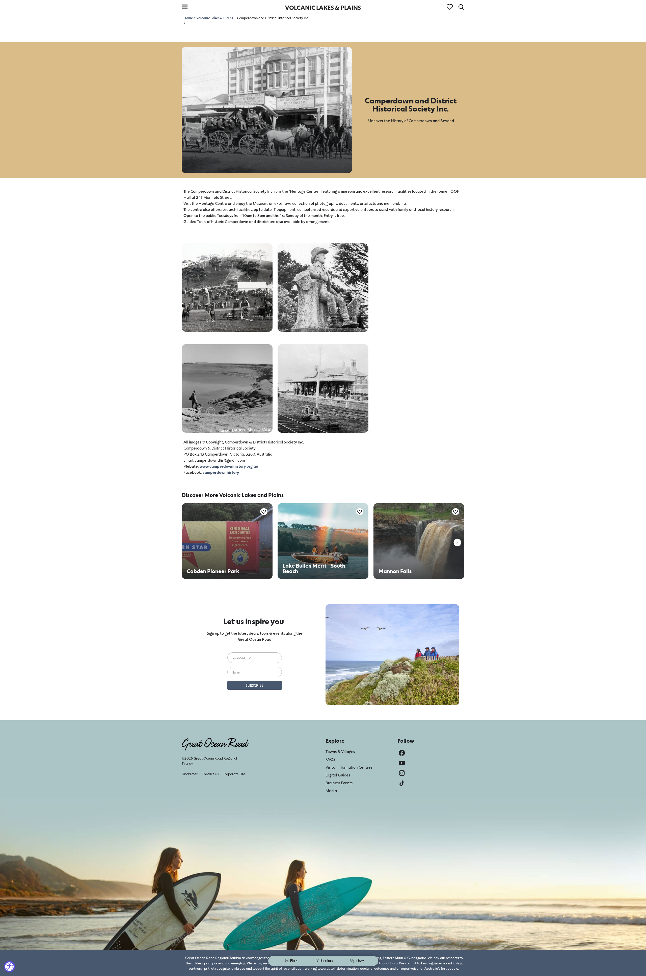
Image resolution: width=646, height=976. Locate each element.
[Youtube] (401, 763)
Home (188, 17)
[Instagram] (401, 773)
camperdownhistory (221, 472)
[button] (457, 542)
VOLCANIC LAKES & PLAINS (323, 7)
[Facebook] (401, 752)
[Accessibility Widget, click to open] (9, 966)
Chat (360, 961)
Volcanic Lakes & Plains (214, 17)
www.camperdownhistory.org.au (229, 466)
